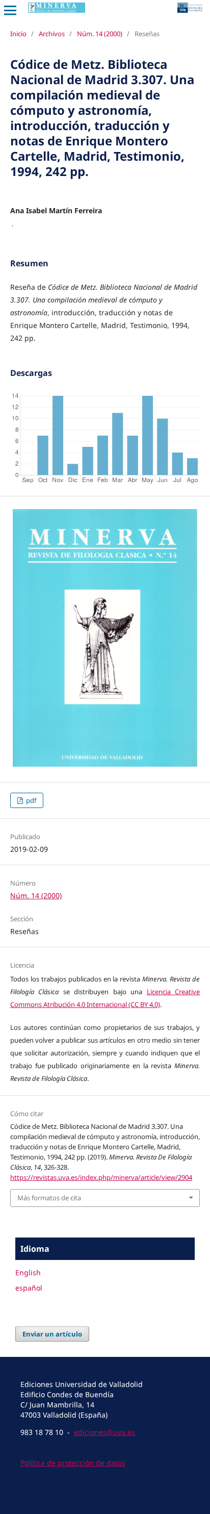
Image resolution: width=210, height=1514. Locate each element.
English (28, 1272)
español (28, 1288)
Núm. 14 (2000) (99, 33)
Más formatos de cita (49, 1197)
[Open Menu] (10, 10)
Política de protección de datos (72, 1463)
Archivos (52, 33)
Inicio (18, 33)
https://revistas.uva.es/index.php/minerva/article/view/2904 (101, 1177)
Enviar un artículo (52, 1334)
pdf (30, 800)
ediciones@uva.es (104, 1432)
